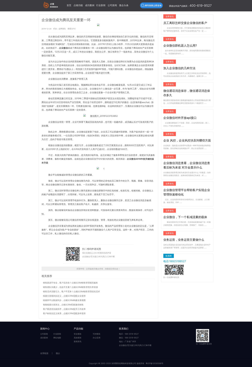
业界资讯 (62, 29)
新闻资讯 (77, 341)
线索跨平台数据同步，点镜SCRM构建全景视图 (64, 300)
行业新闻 (100, 5)
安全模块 (77, 334)
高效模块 (77, 337)
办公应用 (96, 337)
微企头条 (123, 5)
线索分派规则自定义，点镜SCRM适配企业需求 (64, 296)
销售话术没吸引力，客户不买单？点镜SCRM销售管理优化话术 (71, 291)
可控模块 (96, 334)
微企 (58, 353)
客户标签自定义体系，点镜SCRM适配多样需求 (64, 313)
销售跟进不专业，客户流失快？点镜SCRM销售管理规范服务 (70, 282)
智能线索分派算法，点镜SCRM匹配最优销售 (63, 304)
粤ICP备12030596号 (154, 363)
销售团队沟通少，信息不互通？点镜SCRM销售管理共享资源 (70, 287)
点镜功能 (78, 5)
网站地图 (57, 337)
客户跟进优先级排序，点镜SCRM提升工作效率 (64, 309)
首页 (69, 5)
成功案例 (89, 5)
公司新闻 (112, 5)
